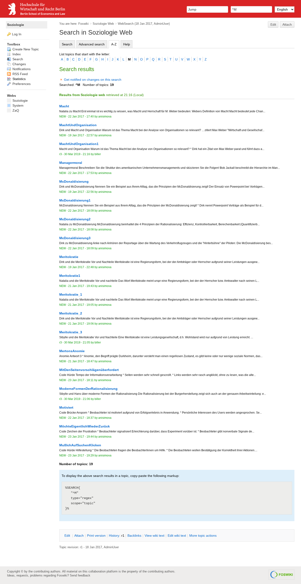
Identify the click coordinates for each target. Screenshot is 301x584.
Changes (19, 64)
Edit (273, 24)
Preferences (21, 84)
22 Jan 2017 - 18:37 (81, 417)
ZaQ (15, 110)
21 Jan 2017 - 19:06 (81, 323)
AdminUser (161, 23)
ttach (79, 535)
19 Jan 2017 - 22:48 (81, 267)
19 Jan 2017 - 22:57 (81, 135)
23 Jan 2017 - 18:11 (81, 380)
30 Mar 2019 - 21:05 (77, 342)
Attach (287, 24)
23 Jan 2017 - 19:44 (81, 436)
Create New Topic (25, 49)
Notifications (21, 69)
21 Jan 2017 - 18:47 (81, 361)
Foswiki (83, 23)
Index (16, 54)
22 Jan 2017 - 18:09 (81, 210)
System (18, 105)
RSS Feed (20, 74)
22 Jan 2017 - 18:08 (81, 229)
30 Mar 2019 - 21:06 (77, 399)
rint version (96, 535)
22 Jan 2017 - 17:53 (81, 173)
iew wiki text (154, 535)
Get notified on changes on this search (92, 79)
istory (114, 535)
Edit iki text (177, 535)
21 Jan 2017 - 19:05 (81, 304)
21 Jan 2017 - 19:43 (81, 286)
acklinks (134, 535)
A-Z (114, 44)
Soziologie (15, 25)
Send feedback (80, 575)
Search (67, 44)
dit (67, 535)
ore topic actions (203, 535)
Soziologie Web (103, 23)
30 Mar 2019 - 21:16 (77, 154)
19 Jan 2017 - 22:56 (81, 191)
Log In (16, 34)
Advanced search (92, 44)
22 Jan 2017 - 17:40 (81, 116)
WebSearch (126, 23)
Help (126, 44)
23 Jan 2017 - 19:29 (81, 455)
